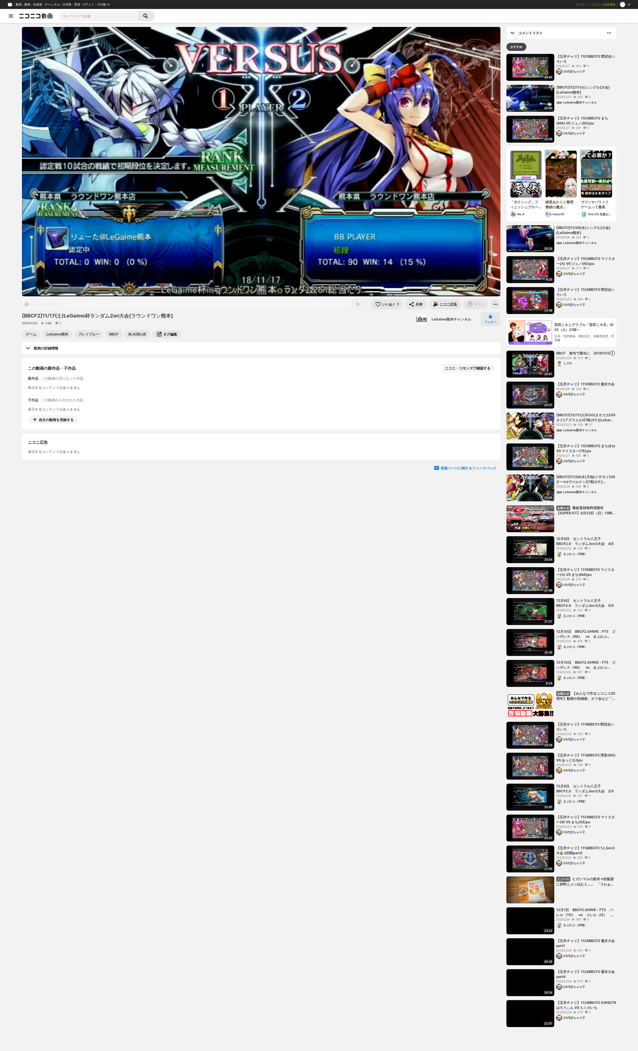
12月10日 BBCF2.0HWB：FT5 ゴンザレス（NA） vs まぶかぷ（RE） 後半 (585, 634)
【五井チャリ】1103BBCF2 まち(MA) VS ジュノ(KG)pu (582, 120)
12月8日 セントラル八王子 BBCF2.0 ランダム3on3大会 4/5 (585, 541)
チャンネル (52, 4)
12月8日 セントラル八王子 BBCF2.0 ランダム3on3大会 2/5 (585, 788)
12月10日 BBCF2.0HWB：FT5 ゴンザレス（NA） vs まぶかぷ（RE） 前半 (585, 665)
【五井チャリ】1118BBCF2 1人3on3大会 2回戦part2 (585, 850)
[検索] (147, 16)
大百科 (67, 4)
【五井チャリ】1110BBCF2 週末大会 (585, 384)
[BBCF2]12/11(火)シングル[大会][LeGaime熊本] (583, 89)
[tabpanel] (561, 540)
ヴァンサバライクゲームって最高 (595, 204)
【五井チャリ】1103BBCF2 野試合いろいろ (585, 58)
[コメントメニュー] (609, 33)
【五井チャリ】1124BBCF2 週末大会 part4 (585, 974)
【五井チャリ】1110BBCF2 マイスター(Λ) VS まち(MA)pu (585, 572)
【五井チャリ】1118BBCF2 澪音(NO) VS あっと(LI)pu (586, 757)
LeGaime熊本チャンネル (451, 319)
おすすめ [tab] (516, 47)
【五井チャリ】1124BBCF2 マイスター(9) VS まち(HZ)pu (585, 819)
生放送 (37, 4)
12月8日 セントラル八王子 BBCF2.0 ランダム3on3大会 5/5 (585, 603)
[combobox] (99, 16)
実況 (77, 4)
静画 (27, 4)
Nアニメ (88, 4)
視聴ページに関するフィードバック (468, 513)
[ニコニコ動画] (36, 15)
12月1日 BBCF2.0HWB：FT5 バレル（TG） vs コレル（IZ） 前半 (585, 912)
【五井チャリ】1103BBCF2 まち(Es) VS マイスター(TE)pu (585, 448)
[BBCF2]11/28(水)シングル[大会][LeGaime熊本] (583, 230)
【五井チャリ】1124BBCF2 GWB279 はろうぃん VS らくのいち (586, 1005)
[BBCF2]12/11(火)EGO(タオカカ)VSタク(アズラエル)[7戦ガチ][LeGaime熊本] (586, 417)
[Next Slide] (490, 466)
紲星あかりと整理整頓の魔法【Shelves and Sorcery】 (559, 204)
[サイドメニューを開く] (11, 16)
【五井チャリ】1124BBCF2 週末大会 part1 (585, 943)
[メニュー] (495, 304)
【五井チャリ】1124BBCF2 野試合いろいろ (585, 292)
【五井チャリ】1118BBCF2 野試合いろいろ (585, 726)
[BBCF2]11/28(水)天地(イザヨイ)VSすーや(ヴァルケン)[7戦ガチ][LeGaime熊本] (585, 479)
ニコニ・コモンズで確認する (467, 368)
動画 (19, 4)
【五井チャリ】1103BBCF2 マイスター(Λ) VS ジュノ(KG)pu (585, 261)
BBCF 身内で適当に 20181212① (585, 353)
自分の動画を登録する (56, 420)
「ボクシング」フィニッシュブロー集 (524, 204)
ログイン (582, 4)
